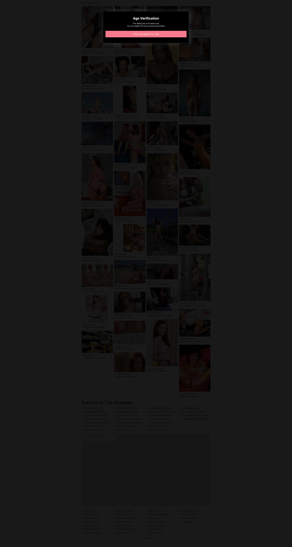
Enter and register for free (146, 34)
